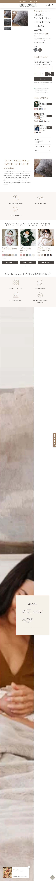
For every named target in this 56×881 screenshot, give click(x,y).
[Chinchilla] (35, 50)
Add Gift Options (43, 68)
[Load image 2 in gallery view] (7, 22)
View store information (41, 92)
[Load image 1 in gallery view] (7, 14)
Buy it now (43, 79)
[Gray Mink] (40, 50)
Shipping (36, 35)
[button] (3, 5)
